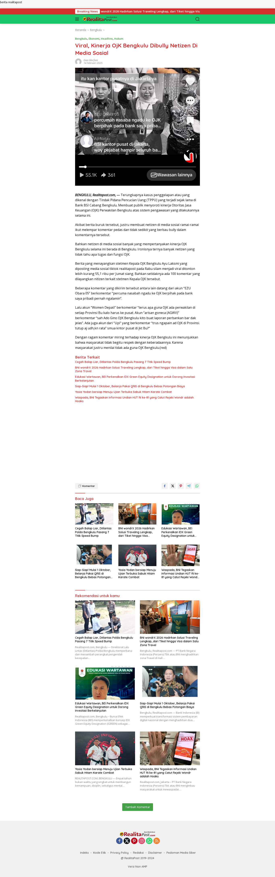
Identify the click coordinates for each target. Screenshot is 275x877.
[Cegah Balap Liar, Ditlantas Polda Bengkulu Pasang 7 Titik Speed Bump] (94, 514)
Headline (107, 38)
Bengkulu (81, 38)
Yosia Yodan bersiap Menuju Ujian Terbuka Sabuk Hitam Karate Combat (123, 392)
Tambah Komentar (137, 807)
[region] (137, 441)
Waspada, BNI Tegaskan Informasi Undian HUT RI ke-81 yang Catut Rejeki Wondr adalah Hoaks (134, 399)
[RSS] (156, 841)
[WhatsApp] (149, 841)
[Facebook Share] (165, 486)
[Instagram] (142, 841)
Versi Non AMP (137, 866)
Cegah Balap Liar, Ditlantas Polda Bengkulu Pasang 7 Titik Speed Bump (123, 362)
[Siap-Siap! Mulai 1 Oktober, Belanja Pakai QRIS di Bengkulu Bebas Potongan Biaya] (94, 555)
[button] (78, 19)
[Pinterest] (134, 841)
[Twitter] (127, 841)
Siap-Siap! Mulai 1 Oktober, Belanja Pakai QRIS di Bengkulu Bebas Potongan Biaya (130, 386)
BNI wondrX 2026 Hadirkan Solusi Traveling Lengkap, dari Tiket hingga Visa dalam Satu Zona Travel (140, 11)
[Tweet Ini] (173, 486)
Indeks (84, 852)
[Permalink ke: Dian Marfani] (78, 61)
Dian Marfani (91, 60)
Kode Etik (99, 852)
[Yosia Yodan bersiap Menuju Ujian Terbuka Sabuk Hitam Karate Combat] (137, 555)
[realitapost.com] (102, 19)
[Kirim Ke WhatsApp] (197, 486)
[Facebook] (119, 841)
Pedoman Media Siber (181, 852)
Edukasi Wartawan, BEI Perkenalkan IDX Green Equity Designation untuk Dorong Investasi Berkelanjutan (135, 378)
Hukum (118, 38)
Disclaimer (155, 852)
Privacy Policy (119, 852)
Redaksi (138, 852)
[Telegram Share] (189, 486)
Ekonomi (94, 38)
